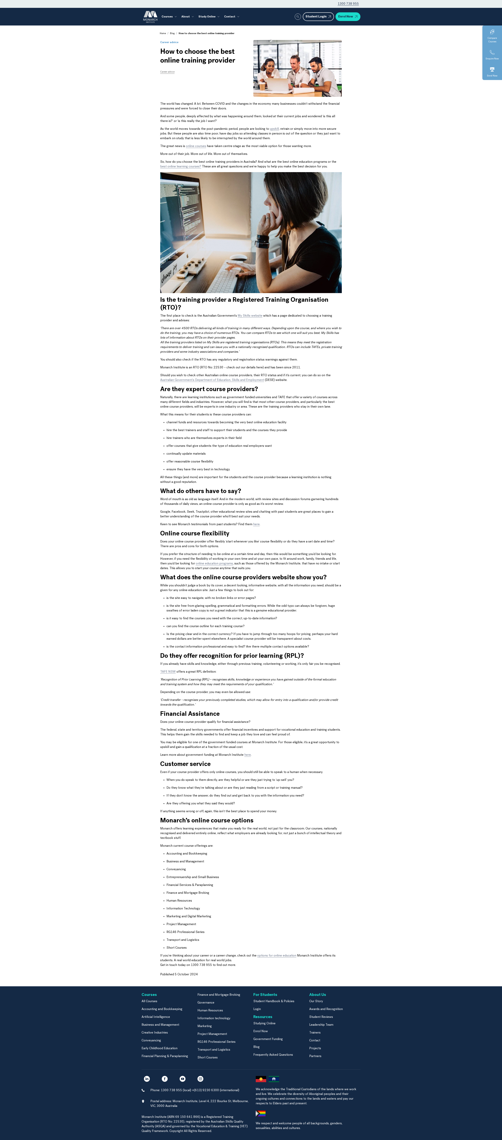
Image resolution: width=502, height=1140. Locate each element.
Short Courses (207, 1057)
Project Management (212, 1034)
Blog (172, 33)
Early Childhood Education (159, 1048)
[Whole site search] (298, 16)
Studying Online (264, 1023)
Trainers (315, 1032)
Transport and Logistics (213, 1049)
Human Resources (210, 1010)
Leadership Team (321, 1024)
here (256, 524)
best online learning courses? (180, 166)
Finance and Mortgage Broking (218, 994)
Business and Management (160, 1024)
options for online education (276, 955)
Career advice (169, 42)
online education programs (214, 563)
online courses (196, 146)
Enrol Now (260, 1031)
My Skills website (250, 315)
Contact (314, 1040)
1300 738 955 (348, 3)
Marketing (204, 1026)
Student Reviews (321, 1017)
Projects (315, 1048)
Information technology (213, 1018)
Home (163, 33)
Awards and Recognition (326, 1009)
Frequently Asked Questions (273, 1054)
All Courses (149, 1001)
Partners (315, 1056)
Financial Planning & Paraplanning (165, 1056)
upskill (274, 129)
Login (257, 1009)
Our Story (316, 1001)
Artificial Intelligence (156, 1017)
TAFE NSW (168, 671)
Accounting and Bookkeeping (162, 1009)
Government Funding (268, 1039)
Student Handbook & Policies (273, 1001)
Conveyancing (151, 1040)
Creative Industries (155, 1032)
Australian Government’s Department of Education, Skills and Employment (212, 380)
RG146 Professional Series (216, 1042)
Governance (205, 1002)
